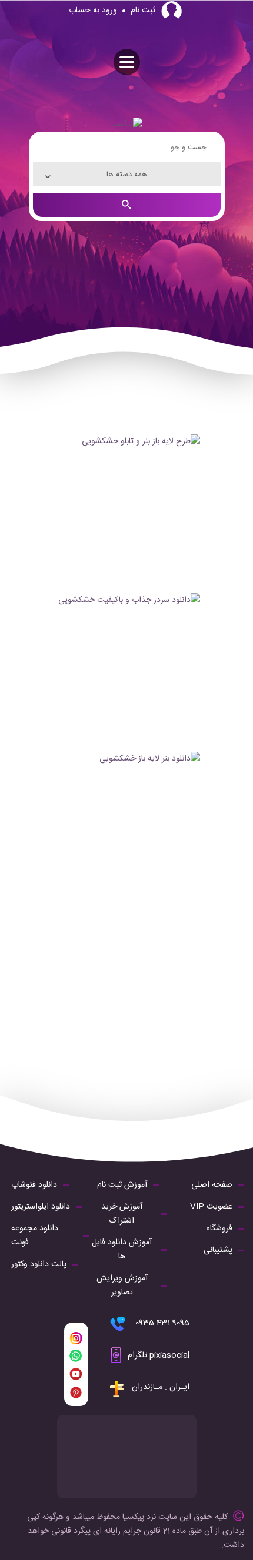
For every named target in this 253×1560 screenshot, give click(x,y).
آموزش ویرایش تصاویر (122, 1285)
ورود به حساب (93, 11)
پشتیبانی (218, 1250)
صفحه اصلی (211, 1185)
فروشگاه (219, 1228)
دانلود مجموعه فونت (34, 1235)
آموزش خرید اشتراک (121, 1214)
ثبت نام (143, 11)
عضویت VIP (211, 1207)
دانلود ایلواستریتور (40, 1207)
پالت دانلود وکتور (38, 1264)
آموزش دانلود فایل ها (122, 1250)
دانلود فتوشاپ (34, 1185)
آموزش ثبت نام (122, 1185)
